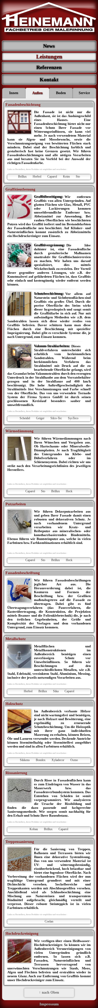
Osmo (74, 760)
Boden (61, 93)
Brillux (22, 176)
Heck (69, 491)
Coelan (49, 921)
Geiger (40, 418)
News (49, 46)
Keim (66, 176)
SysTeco (73, 418)
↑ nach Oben (49, 992)
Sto (78, 176)
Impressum (49, 1004)
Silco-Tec (56, 418)
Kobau (34, 829)
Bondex (40, 760)
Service (84, 93)
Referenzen (49, 67)
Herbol (37, 176)
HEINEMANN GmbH (49, 19)
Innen (13, 93)
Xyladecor (57, 760)
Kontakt (49, 79)
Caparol (52, 176)
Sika (56, 691)
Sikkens (25, 760)
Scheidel (25, 418)
